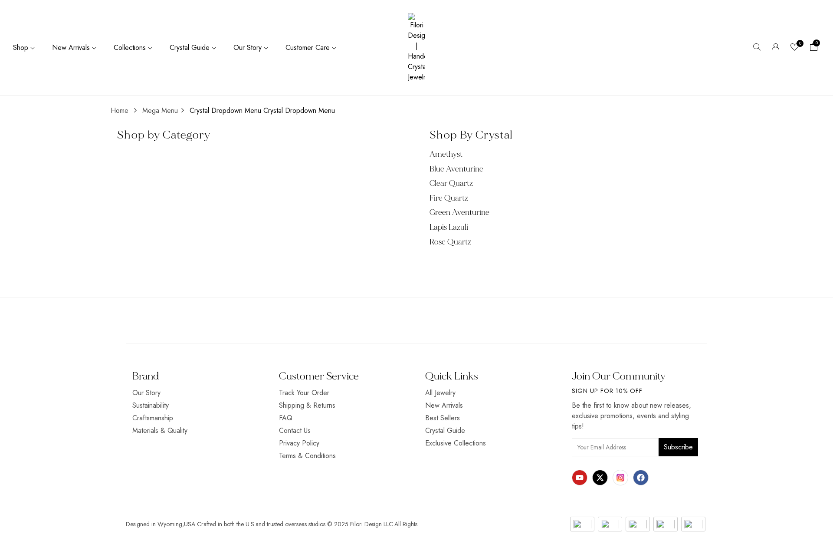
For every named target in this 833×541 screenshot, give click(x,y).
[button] (814, 47)
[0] (794, 48)
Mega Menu (160, 110)
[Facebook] (641, 477)
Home (119, 110)
